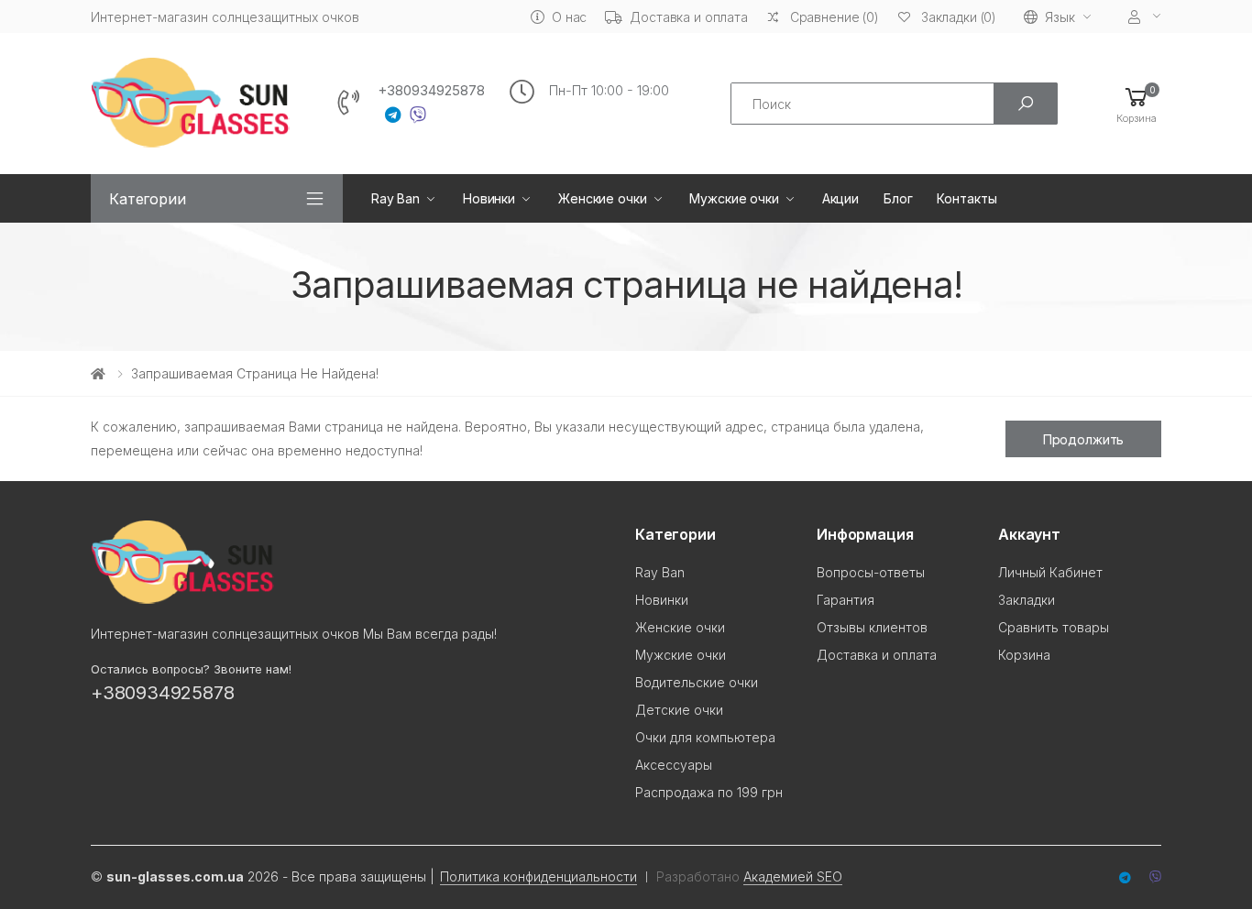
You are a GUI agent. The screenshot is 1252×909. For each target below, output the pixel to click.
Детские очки (679, 709)
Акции (840, 198)
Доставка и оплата (689, 17)
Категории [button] (147, 199)
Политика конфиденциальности (538, 876)
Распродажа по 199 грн (709, 792)
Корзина (1024, 655)
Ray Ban (395, 198)
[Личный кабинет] (1144, 17)
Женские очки (602, 198)
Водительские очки (696, 682)
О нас (569, 17)
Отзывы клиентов (872, 627)
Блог (898, 198)
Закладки (1026, 600)
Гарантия (845, 600)
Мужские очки (733, 198)
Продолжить (1084, 439)
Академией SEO (792, 876)
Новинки (489, 198)
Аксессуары (673, 764)
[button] (1136, 104)
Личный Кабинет (1050, 572)
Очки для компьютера (705, 737)
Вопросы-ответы (871, 572)
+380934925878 (431, 90)
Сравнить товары (1053, 627)
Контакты (966, 198)
